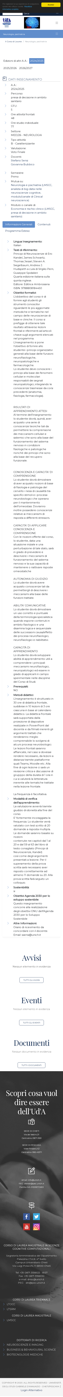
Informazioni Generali (18, 224)
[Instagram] (36, 1226)
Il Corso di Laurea (13, 41)
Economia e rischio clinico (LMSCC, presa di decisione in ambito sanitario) (33, 212)
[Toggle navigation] (57, 13)
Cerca (26, 13)
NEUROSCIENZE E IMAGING (25, 1344)
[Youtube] (27, 1226)
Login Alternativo (31, 1390)
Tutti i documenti (31, 1065)
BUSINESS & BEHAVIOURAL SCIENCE (31, 1349)
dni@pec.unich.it (35, 1282)
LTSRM (11, 1309)
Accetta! (51, 4)
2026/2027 (25, 68)
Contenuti (44, 224)
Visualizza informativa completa (17, 7)
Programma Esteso (17, 230)
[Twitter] (36, 1216)
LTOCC (11, 1304)
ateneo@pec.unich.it (34, 1183)
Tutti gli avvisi (31, 980)
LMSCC (11, 1320)
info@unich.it (34, 1180)
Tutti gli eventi (31, 1022)
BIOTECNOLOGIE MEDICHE (25, 1354)
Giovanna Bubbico (22, 164)
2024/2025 (37, 60)
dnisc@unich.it (35, 1279)
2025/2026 (10, 68)
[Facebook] (27, 1216)
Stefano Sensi (19, 160)
